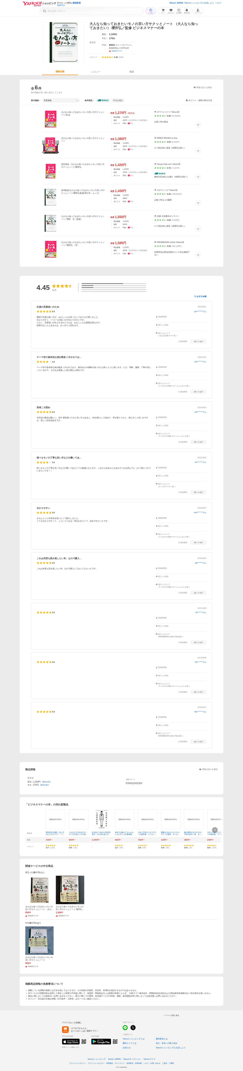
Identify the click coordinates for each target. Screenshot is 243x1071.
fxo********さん (200, 462)
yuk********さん (200, 412)
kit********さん (201, 612)
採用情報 (138, 1063)
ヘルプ (218, 3)
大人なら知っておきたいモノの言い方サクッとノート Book (82, 113)
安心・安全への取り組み (166, 1043)
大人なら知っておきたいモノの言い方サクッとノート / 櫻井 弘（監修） (82, 217)
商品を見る (46, 782)
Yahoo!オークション (132, 1059)
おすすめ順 (201, 296)
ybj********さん (200, 563)
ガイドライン (120, 1063)
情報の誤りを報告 (210, 769)
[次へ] (215, 830)
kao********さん (200, 712)
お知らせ (126, 1048)
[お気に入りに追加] (198, 125)
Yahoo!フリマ (149, 1059)
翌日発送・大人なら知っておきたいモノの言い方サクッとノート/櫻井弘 (82, 165)
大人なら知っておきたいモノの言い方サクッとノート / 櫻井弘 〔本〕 (82, 243)
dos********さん (200, 362)
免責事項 (130, 1063)
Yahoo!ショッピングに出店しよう (199, 3)
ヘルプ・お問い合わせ (151, 1063)
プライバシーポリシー (77, 1063)
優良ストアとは (129, 1043)
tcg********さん (200, 662)
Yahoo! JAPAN (176, 3)
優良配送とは (162, 1039)
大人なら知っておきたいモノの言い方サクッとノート (82, 139)
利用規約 (109, 1063)
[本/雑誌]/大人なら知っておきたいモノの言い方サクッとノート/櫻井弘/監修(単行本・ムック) (83, 191)
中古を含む (118, 100)
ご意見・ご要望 (168, 1063)
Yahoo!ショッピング (96, 1059)
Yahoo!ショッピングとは (134, 1039)
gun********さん (200, 311)
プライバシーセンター (96, 1063)
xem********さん (200, 512)
